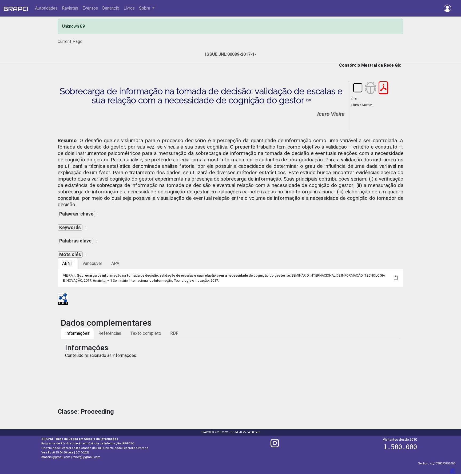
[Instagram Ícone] (275, 445)
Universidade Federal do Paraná (125, 448)
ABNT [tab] (67, 263)
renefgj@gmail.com (86, 457)
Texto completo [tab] (145, 333)
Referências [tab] (109, 333)
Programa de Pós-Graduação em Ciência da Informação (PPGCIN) (87, 443)
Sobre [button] (145, 8)
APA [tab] (115, 263)
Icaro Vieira (331, 114)
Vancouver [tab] (92, 263)
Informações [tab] (77, 333)
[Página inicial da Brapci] (16, 8)
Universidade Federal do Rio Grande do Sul (71, 448)
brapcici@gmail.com (55, 457)
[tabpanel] (230, 278)
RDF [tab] (174, 333)
